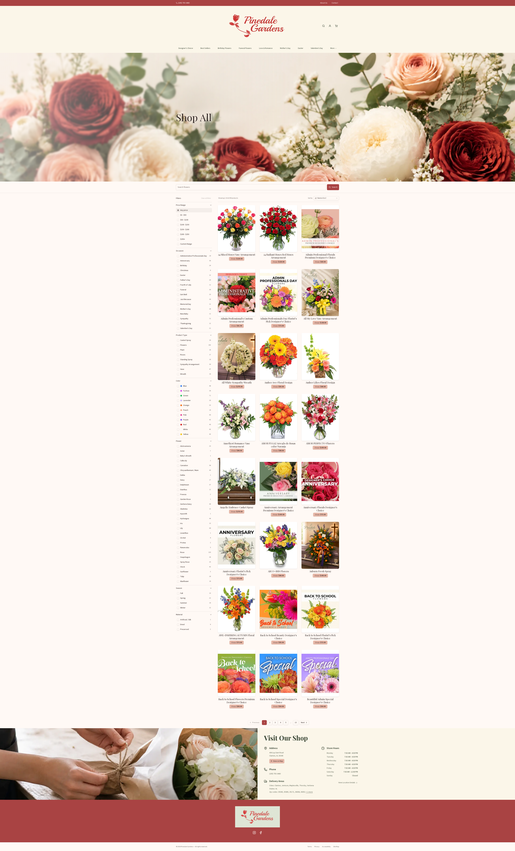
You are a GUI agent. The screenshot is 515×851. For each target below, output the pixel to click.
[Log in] (330, 26)
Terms (309, 847)
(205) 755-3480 (184, 3)
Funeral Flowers (245, 48)
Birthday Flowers (224, 48)
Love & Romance (266, 48)
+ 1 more (309, 792)
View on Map (278, 761)
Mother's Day (285, 48)
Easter (300, 48)
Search (334, 187)
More (332, 48)
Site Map (336, 847)
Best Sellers (205, 48)
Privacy (316, 847)
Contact (335, 3)
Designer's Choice (186, 48)
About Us (323, 3)
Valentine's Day (317, 48)
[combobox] (326, 198)
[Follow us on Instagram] (254, 832)
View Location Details (346, 782)
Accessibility (326, 847)
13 (296, 722)
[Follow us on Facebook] (261, 832)
